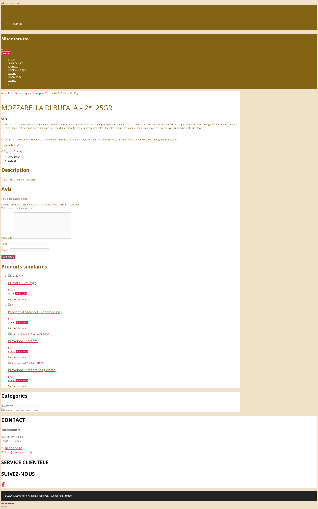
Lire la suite (21, 293)
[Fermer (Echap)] (12, 503)
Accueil (11, 59)
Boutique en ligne (17, 69)
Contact (12, 80)
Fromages (37, 93)
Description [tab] (14, 156)
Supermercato (15, 63)
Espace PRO (14, 76)
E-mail (5, 250)
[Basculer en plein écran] (6, 503)
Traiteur (12, 73)
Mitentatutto (15, 39)
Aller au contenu (10, 3)
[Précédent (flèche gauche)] (2, 506)
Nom (5, 243)
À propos (13, 66)
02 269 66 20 (13, 448)
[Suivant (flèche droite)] (6, 506)
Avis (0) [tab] (12, 160)
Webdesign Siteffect (61, 495)
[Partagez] (9, 503)
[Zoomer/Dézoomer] (2, 503)
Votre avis (7, 237)
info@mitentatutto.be (19, 452)
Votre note (8, 208)
